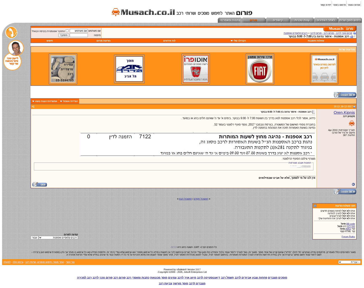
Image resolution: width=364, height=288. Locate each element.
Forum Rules (348, 236)
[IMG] (348, 228)
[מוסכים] (324, 82)
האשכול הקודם (201, 199)
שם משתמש (94, 31)
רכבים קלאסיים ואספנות (296, 33)
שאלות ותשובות (316, 40)
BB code (350, 223)
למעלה (7, 262)
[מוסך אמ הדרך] (129, 80)
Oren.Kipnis (344, 112)
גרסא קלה (18, 262)
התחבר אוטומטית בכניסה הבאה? (48, 31)
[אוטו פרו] (195, 82)
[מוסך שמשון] (260, 82)
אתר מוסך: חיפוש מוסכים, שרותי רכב (44, 262)
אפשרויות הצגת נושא (46, 101)
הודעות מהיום (103, 40)
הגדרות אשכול (70, 101)
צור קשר (70, 262)
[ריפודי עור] (63, 82)
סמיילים (351, 226)
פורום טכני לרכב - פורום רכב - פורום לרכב (331, 33)
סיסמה (97, 35)
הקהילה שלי (240, 40)
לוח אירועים (169, 40)
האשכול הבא (185, 199)
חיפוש (50, 40)
